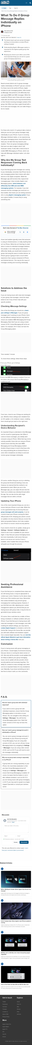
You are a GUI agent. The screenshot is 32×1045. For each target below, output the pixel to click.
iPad (18, 1011)
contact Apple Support (8, 628)
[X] (20, 232)
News (18, 1002)
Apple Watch (5, 1026)
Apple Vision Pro (6, 1024)
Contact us (5, 1011)
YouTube (4, 1006)
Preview (15, 842)
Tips (10, 8)
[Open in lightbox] (16, 559)
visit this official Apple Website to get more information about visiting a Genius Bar (16, 637)
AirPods (19, 1014)
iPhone (18, 1009)
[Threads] (23, 232)
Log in (13, 822)
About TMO (5, 1014)
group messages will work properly (12, 512)
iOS (3, 1031)
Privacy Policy (5, 1016)
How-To (16, 8)
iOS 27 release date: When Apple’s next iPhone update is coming (16, 922)
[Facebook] (27, 232)
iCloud (4, 1036)
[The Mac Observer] (5, 3)
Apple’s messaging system (17, 195)
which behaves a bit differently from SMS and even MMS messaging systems (13, 185)
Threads (4, 1009)
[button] (26, 3)
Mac (18, 1006)
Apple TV (4, 1029)
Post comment (24, 842)
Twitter (4, 1002)
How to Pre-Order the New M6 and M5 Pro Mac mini (15, 984)
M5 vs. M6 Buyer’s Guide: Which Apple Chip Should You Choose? (16, 890)
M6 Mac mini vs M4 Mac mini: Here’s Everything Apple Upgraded (15, 953)
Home (4, 8)
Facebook (5, 1004)
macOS (4, 1034)
